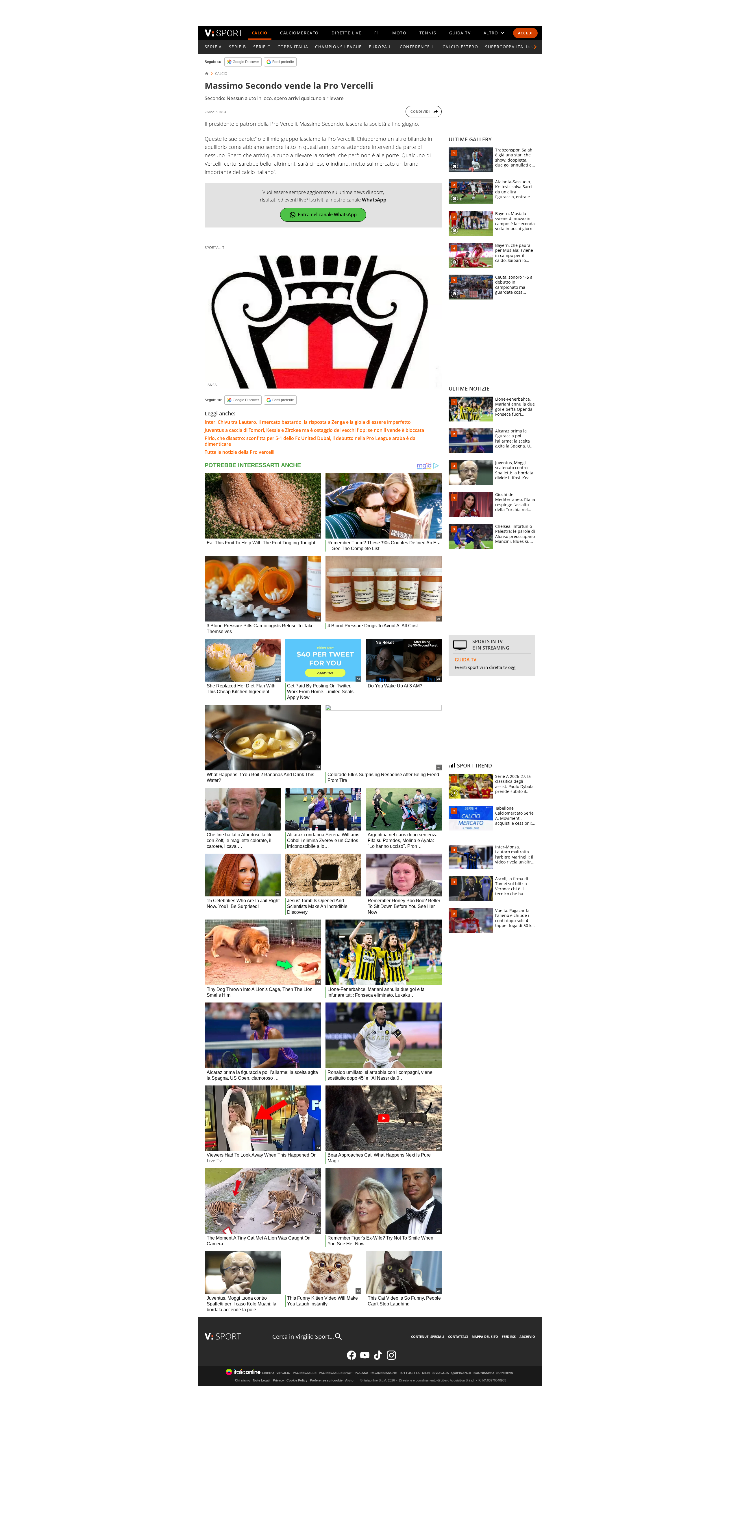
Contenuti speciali (427, 1336)
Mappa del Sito (485, 1336)
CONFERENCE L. (418, 47)
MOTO (399, 33)
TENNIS (427, 33)
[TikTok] (378, 1358)
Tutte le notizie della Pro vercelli (239, 452)
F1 (377, 33)
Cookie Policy (296, 1380)
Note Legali (261, 1380)
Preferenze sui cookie (326, 1380)
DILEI (426, 1373)
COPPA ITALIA (293, 47)
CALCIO (259, 33)
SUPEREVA (504, 1373)
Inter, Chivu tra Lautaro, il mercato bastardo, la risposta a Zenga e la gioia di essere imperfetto (308, 422)
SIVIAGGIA (440, 1373)
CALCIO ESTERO (460, 47)
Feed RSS (509, 1336)
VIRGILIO (283, 1373)
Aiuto (349, 1380)
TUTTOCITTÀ (409, 1373)
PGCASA (361, 1373)
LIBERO (268, 1373)
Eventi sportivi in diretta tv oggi (486, 667)
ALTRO (491, 33)
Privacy (278, 1380)
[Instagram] (391, 1358)
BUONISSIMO (483, 1373)
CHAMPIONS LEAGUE (338, 47)
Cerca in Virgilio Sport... (303, 1336)
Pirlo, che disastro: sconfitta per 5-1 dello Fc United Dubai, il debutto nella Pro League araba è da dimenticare (310, 441)
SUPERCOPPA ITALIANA (511, 47)
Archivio (527, 1336)
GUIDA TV (460, 33)
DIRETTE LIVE (346, 33)
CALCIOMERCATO (299, 33)
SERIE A (213, 47)
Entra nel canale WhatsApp (327, 214)
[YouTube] (364, 1358)
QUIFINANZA (461, 1373)
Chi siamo (242, 1380)
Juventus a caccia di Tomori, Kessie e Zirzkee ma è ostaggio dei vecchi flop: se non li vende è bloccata (314, 430)
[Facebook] (351, 1358)
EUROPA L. (381, 47)
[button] (535, 47)
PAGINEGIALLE (305, 1373)
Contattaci (458, 1336)
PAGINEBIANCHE (384, 1373)
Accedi (525, 33)
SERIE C (262, 47)
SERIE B (237, 47)
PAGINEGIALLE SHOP (335, 1373)
